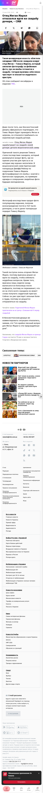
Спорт (8, 670)
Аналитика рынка (12, 658)
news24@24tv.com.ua (10, 437)
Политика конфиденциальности (10, 492)
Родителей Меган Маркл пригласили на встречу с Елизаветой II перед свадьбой (20, 310)
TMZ (13, 84)
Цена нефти (10, 593)
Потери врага (10, 557)
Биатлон (9, 681)
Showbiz (5, 8)
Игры (24, 500)
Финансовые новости (13, 598)
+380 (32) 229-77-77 (15, 761)
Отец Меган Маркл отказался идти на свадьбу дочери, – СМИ (33, 8)
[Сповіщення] (40, 3)
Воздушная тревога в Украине (16, 549)
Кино (8, 614)
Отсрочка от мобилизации (15, 578)
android (9, 727)
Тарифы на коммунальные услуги (17, 601)
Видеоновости (11, 525)
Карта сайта (27, 497)
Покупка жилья (11, 660)
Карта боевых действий (14, 543)
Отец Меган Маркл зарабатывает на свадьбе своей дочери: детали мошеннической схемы (20, 145)
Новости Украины (12, 520)
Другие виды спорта (13, 684)
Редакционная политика (10, 474)
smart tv (9, 733)
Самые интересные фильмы (15, 616)
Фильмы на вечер (12, 622)
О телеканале (7, 477)
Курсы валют (10, 595)
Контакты (26, 484)
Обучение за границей (14, 648)
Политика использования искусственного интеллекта (11, 497)
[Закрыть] (38, 773)
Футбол (8, 676)
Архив (25, 494)
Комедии (9, 625)
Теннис (8, 678)
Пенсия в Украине (12, 607)
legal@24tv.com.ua (27, 763)
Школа (8, 640)
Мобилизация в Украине (16, 564)
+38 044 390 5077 (28, 437)
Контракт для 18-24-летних (15, 575)
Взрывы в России (12, 554)
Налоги (8, 604)
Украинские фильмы (13, 619)
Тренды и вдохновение (14, 663)
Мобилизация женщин (14, 572)
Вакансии (26, 487)
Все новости (11, 514)
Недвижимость (12, 655)
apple (23, 727)
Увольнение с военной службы (16, 567)
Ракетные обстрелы (13, 540)
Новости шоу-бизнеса (17, 8)
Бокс (7, 673)
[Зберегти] (37, 28)
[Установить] (21, 778)
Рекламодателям (8, 484)
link (24, 445)
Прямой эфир (10, 523)
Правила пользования (10, 488)
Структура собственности (31, 490)
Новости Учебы (12, 634)
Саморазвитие (11, 645)
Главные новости (12, 517)
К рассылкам (13, 713)
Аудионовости (11, 528)
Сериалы (9, 627)
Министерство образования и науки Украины (21, 637)
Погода (8, 531)
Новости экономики (14, 590)
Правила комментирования (29, 476)
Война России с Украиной (16, 538)
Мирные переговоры (13, 546)
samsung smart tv (23, 733)
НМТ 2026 (9, 643)
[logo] (13, 3)
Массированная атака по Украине (17, 552)
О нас (4, 467)
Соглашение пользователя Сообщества (31, 471)
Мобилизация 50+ (12, 570)
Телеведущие (7, 481)
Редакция (6, 471)
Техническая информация (31, 480)
